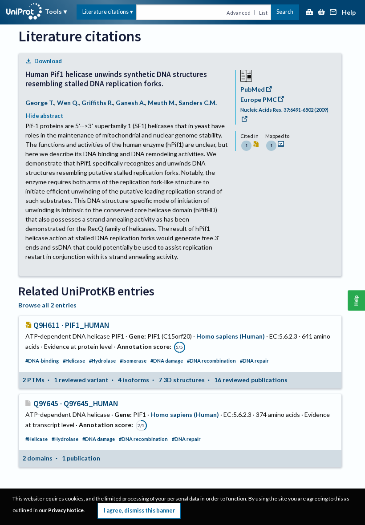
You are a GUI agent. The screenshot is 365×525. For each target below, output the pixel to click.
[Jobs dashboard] (309, 12)
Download (48, 61)
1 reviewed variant (81, 380)
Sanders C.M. (197, 102)
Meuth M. (162, 102)
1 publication (81, 458)
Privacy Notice (66, 510)
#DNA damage (166, 360)
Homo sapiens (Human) (230, 336)
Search (284, 11)
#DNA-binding (42, 360)
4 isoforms (133, 380)
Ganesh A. (130, 102)
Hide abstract (44, 116)
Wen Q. (68, 102)
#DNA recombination (211, 360)
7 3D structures (181, 380)
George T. (39, 102)
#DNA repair (254, 360)
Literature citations (105, 11)
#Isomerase (133, 360)
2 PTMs (33, 380)
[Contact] (333, 12)
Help (349, 12)
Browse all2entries (47, 305)
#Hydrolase (102, 360)
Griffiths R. (97, 102)
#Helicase (74, 360)
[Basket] (321, 12)
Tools (53, 11)
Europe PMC (258, 99)
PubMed (252, 89)
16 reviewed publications (251, 380)
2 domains (37, 458)
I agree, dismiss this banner (139, 510)
